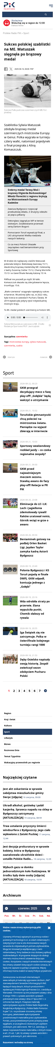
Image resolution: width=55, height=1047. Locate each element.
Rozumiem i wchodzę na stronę (18, 1042)
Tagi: (6, 341)
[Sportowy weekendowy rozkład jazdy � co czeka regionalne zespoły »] (10, 448)
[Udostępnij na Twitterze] (12, 69)
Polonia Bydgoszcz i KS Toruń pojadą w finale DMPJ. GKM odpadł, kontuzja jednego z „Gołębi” (34, 578)
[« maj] (6, 908)
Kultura (8, 725)
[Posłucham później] (48, 325)
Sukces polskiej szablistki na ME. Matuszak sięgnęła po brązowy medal (27, 51)
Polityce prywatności (42, 971)
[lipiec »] (48, 908)
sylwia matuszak (38, 341)
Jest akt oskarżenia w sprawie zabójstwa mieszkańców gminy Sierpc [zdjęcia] (23, 793)
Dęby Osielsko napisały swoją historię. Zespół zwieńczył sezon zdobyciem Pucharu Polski (35, 668)
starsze (11, 357)
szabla (19, 345)
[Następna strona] (45, 690)
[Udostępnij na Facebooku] (6, 69)
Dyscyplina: (10, 336)
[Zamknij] (49, 928)
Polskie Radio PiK (12, 33)
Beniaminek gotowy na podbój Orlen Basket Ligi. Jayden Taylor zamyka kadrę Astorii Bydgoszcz (35, 547)
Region (7, 713)
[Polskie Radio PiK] (9, 5)
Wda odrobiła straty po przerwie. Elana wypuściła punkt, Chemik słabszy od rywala (35, 609)
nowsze (43, 357)
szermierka (21, 336)
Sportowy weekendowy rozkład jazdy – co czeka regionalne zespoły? (35, 450)
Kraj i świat (9, 719)
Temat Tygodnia (12, 756)
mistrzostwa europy (19, 341)
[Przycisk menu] (51, 5)
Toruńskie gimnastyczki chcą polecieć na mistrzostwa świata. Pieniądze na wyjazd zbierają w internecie (35, 423)
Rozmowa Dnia (11, 750)
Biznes (7, 744)
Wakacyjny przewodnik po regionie (22, 762)
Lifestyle (8, 738)
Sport (26, 33)
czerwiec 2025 (27, 908)
